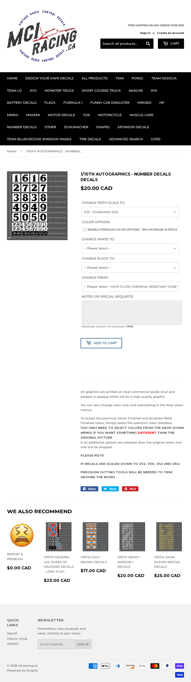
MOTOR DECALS (61, 115)
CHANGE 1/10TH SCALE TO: (103, 203)
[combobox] (126, 44)
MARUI (12, 115)
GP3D (155, 139)
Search (12, 633)
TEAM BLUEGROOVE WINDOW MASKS (39, 139)
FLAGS (49, 103)
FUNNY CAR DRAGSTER (110, 103)
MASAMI (33, 115)
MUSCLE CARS (141, 115)
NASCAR (136, 90)
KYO (33, 90)
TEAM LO (14, 90)
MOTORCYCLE (110, 115)
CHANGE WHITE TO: (98, 239)
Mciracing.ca (28, 665)
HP (161, 103)
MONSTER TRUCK (59, 90)
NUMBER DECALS (22, 127)
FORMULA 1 (72, 103)
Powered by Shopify (22, 670)
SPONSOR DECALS (133, 127)
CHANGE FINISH (95, 277)
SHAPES (103, 127)
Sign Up (83, 644)
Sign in (145, 33)
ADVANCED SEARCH (126, 139)
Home (12, 78)
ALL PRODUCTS (95, 78)
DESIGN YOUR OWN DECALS (49, 78)
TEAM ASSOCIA (164, 78)
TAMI (120, 78)
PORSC (137, 78)
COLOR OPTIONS (96, 222)
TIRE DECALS (90, 139)
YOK (86, 115)
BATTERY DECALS (22, 103)
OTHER (50, 127)
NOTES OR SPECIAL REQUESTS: (108, 296)
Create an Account (170, 33)
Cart (174, 43)
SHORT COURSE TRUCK (101, 90)
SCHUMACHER (76, 127)
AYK (154, 90)
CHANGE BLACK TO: (98, 258)
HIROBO (144, 103)
